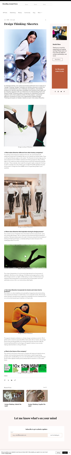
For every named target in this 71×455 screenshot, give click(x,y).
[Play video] (25, 256)
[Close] (69, 452)
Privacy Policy (8, 453)
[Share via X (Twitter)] (8, 380)
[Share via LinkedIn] (11, 380)
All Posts (5, 12)
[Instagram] (58, 91)
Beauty (20, 12)
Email (12, 432)
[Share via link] (15, 380)
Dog (34, 12)
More (39, 12)
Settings (58, 452)
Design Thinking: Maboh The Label (13, 405)
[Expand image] (8, 368)
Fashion (5, 375)
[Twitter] (61, 91)
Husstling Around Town (10, 4)
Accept (65, 452)
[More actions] (45, 20)
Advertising (13, 12)
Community (27, 12)
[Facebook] (55, 91)
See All (44, 387)
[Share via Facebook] (4, 380)
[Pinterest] (64, 91)
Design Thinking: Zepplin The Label (36, 405)
